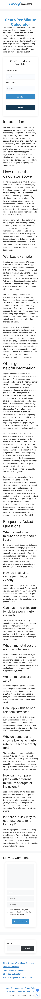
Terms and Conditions (25, 992)
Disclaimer (11, 992)
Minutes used (10, 82)
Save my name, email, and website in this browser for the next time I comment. (20, 912)
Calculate (20, 97)
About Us (9, 988)
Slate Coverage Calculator (14, 970)
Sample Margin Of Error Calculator (17, 977)
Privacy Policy (30, 988)
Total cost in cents (12, 70)
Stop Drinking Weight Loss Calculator (18, 963)
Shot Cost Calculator (11, 974)
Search (9, 943)
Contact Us (19, 988)
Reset (20, 107)
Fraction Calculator (11, 967)
